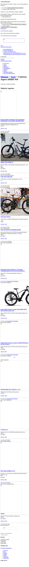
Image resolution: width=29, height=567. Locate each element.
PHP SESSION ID (6, 16)
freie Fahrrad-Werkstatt (12, 398)
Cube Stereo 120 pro (5, 216)
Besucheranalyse (6, 24)
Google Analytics (6, 25)
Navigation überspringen (6, 46)
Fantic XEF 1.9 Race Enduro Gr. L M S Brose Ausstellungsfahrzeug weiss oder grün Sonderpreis (13, 270)
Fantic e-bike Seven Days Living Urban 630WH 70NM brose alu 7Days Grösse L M (14, 310)
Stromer (3, 513)
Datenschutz (3, 28)
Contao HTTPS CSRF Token (8, 9)
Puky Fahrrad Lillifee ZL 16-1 (8, 471)
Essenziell (4, 7)
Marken (4, 77)
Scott (13, 77)
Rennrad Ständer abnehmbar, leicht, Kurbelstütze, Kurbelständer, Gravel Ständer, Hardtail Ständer (13, 120)
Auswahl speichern (5, 27)
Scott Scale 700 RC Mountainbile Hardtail (11, 229)
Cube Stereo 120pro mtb (6, 176)
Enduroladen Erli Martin (12, 281)
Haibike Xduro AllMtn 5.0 (7, 162)
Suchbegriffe (3, 56)
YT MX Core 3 (4, 429)
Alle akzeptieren (13, 27)
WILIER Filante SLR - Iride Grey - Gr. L (10, 389)
